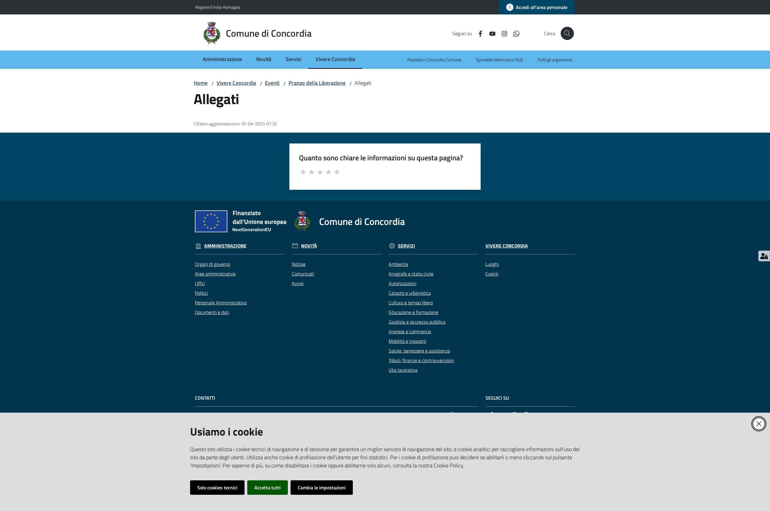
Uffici (200, 283)
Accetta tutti (267, 487)
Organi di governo (212, 264)
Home (201, 83)
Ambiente (398, 264)
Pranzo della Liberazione (317, 83)
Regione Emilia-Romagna (218, 7)
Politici (201, 293)
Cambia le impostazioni (322, 487)
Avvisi (297, 283)
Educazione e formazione (413, 312)
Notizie (299, 264)
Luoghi (492, 264)
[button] (567, 33)
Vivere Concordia (236, 83)
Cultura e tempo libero (411, 302)
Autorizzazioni (402, 283)
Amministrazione (225, 245)
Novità (309, 245)
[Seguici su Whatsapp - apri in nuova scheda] (514, 33)
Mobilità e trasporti (407, 341)
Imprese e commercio (410, 331)
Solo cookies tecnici (217, 487)
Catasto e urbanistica (410, 293)
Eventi (272, 83)
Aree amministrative (215, 273)
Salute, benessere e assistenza (419, 350)
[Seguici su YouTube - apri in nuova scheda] (490, 33)
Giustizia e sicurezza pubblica (417, 321)
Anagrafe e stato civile (411, 273)
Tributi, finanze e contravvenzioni (421, 360)
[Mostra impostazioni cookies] (764, 256)
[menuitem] (222, 60)
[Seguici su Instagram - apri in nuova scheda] (502, 33)
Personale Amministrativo (221, 302)
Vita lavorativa (403, 370)
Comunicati (303, 273)
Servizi (406, 245)
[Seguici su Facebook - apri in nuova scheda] (478, 33)
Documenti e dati (212, 312)
